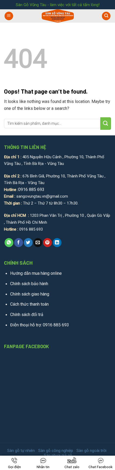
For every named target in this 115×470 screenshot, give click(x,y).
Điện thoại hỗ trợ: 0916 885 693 (39, 324)
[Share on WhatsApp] (9, 242)
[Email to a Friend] (37, 242)
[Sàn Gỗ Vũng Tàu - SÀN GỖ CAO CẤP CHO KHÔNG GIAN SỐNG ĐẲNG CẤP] (57, 16)
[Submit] (105, 123)
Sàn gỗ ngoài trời (91, 450)
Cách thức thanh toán (29, 304)
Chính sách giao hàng (29, 294)
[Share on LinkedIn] (57, 242)
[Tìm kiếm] (106, 16)
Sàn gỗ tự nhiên (21, 450)
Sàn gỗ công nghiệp (55, 450)
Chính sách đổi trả (26, 314)
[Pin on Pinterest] (47, 242)
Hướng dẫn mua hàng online (36, 273)
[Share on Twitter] (28, 242)
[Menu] (9, 16)
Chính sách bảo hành (29, 283)
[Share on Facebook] (18, 242)
